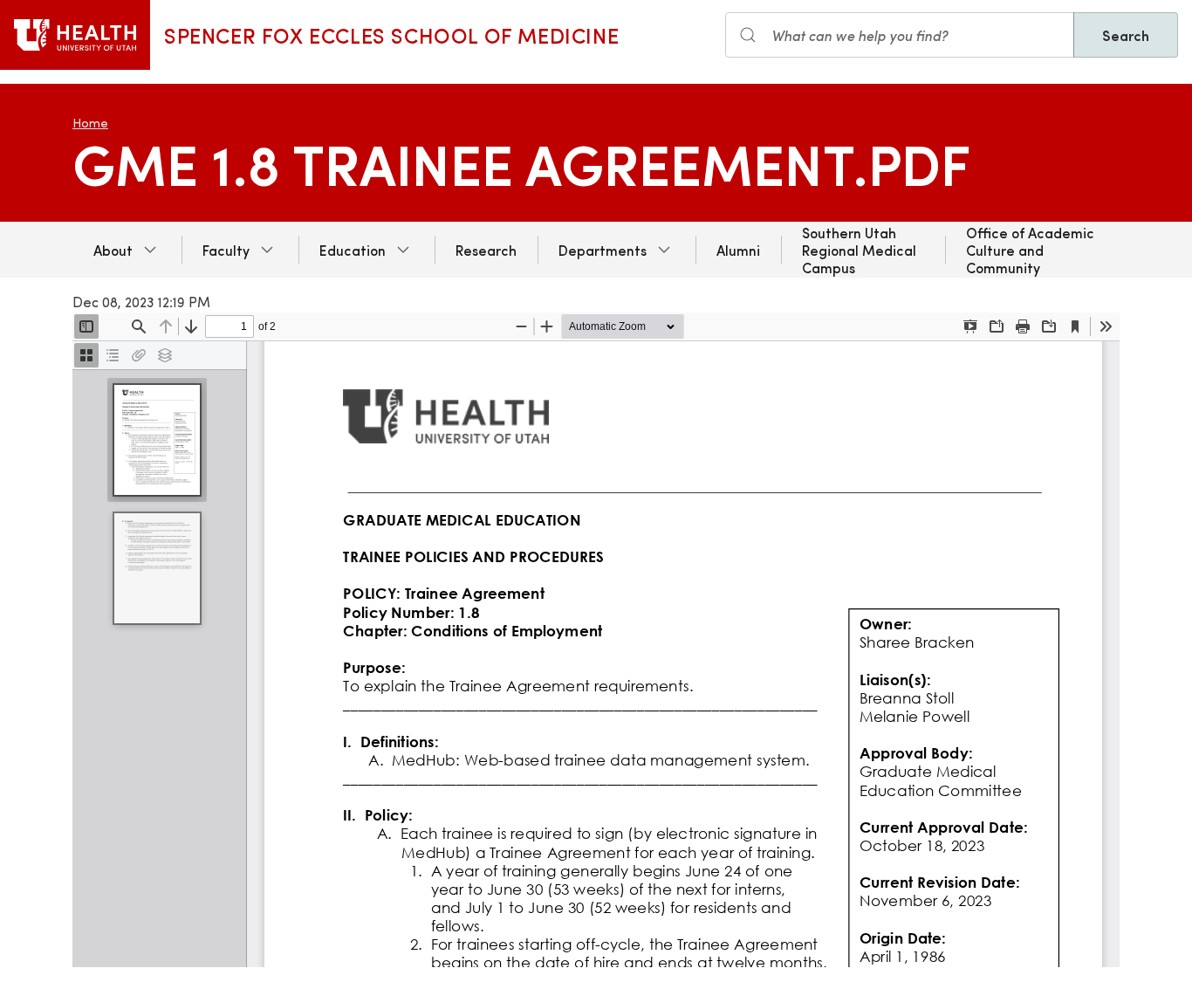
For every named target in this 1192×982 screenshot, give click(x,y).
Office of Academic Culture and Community (1030, 250)
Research (486, 249)
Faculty (226, 249)
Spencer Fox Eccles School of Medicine (391, 35)
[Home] (75, 35)
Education (352, 249)
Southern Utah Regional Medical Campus (859, 250)
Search (1125, 35)
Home (90, 122)
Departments (602, 249)
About (113, 249)
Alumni (738, 249)
